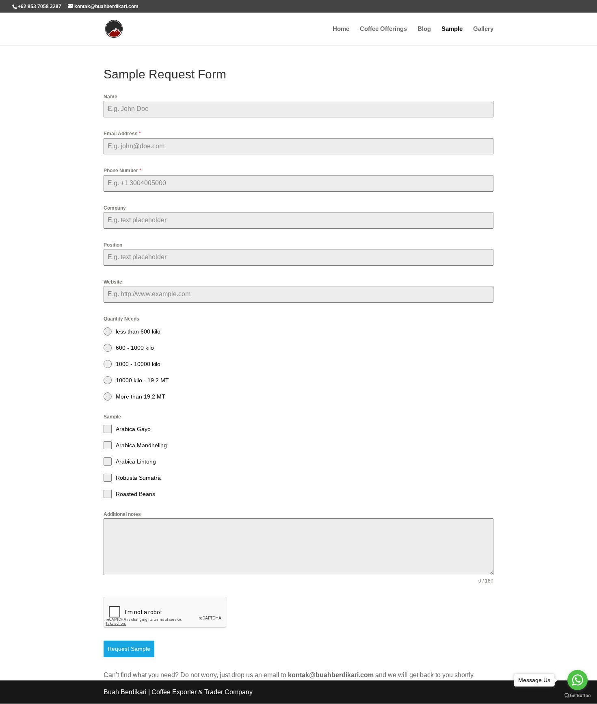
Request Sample (129, 649)
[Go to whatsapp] (577, 680)
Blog (424, 29)
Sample (452, 29)
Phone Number (122, 170)
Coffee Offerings (383, 29)
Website (113, 282)
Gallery (483, 29)
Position (113, 245)
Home (341, 29)
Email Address (122, 133)
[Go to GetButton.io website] (578, 695)
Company (115, 208)
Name (110, 97)
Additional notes (122, 514)
